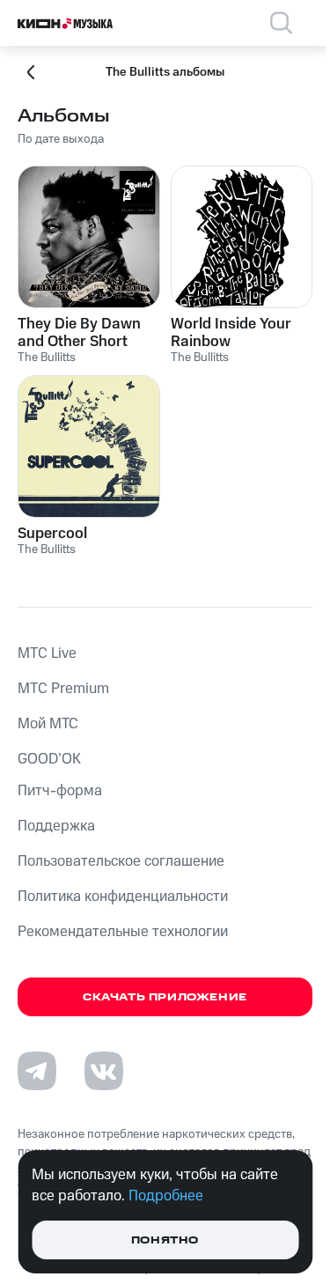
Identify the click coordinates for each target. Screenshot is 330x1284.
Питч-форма (60, 790)
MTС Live (47, 653)
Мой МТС (48, 723)
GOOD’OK (49, 759)
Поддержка (56, 826)
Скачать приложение (165, 997)
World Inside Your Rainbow (231, 333)
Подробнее (165, 1196)
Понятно (165, 1240)
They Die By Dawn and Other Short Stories (79, 333)
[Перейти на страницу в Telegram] (37, 1071)
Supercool (52, 533)
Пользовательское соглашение (121, 861)
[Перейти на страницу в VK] (103, 1071)
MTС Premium (63, 688)
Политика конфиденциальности (123, 896)
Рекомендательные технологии (123, 931)
